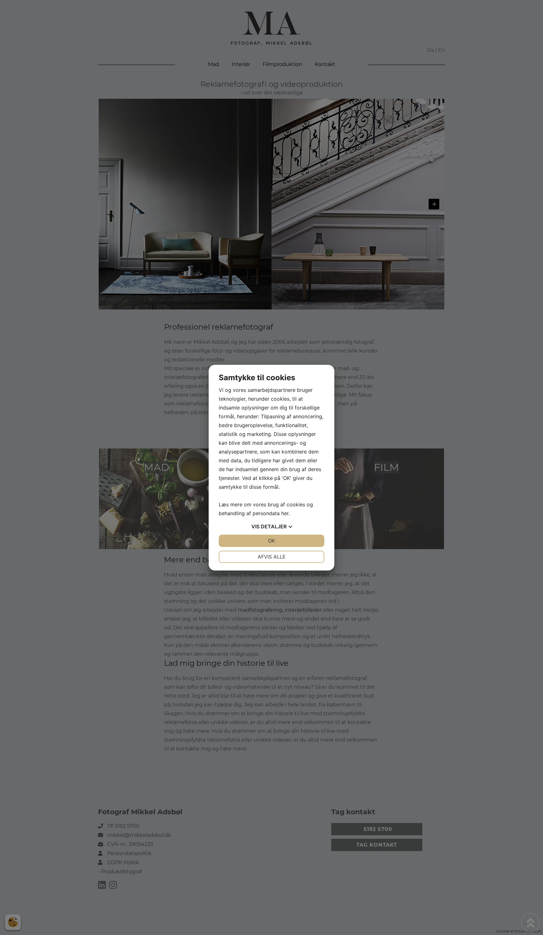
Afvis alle (272, 557)
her (284, 513)
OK (271, 540)
